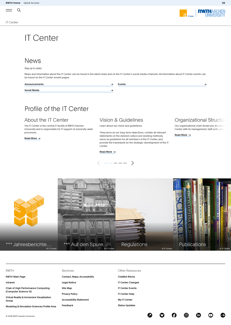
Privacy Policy (69, 293)
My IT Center (125, 299)
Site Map (67, 288)
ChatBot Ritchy (126, 276)
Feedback (67, 305)
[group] (29, 214)
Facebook (174, 315)
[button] (9, 10)
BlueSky (162, 315)
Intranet (10, 282)
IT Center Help (126, 293)
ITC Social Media (223, 315)
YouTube (210, 315)
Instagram (186, 315)
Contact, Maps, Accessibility (78, 276)
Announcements (34, 84)
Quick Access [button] (31, 2)
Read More (33, 138)
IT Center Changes (128, 282)
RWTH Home (13, 2)
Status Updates (126, 305)
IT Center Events (127, 288)
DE (223, 2)
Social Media (32, 90)
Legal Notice (69, 282)
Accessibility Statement (75, 299)
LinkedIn (198, 315)
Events (122, 84)
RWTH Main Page (15, 276)
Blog (150, 315)
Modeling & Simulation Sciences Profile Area (31, 306)
